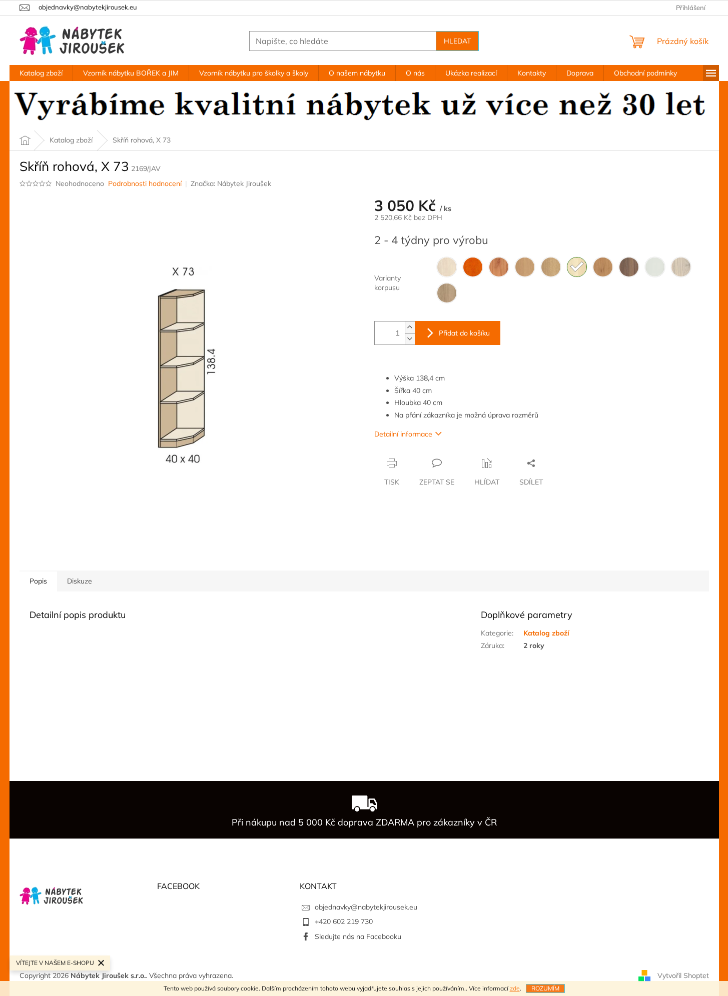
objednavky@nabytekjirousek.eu (366, 907)
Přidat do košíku (464, 333)
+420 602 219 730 (344, 921)
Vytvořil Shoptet (683, 975)
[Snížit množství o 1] (410, 338)
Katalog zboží (546, 633)
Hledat (457, 41)
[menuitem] (41, 73)
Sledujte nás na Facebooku (358, 936)
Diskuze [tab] (79, 581)
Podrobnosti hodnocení (145, 183)
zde (515, 988)
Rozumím (545, 988)
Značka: (231, 183)
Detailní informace (403, 434)
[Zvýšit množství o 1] (410, 327)
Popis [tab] (38, 581)
